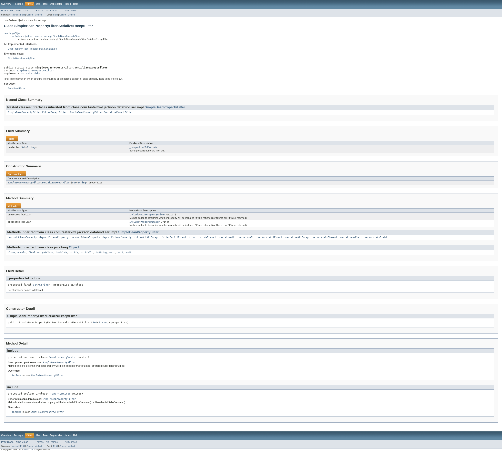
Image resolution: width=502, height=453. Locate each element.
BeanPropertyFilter (18, 48)
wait (112, 252)
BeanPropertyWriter (152, 214)
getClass (47, 252)
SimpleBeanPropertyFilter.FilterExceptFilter (37, 112)
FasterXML (28, 449)
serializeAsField (351, 237)
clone (11, 252)
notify (74, 252)
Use (38, 4)
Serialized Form (16, 88)
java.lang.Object (12, 33)
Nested (15, 15)
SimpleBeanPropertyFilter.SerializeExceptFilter (101, 112)
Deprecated (56, 4)
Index (68, 4)
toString (101, 252)
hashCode (61, 252)
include (134, 214)
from (192, 237)
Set (23, 147)
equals (21, 252)
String (31, 147)
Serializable (50, 48)
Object (74, 247)
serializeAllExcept (270, 237)
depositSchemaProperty (22, 237)
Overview (6, 4)
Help (75, 4)
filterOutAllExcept (146, 237)
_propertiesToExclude (143, 147)
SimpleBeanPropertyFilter (21, 58)
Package (18, 4)
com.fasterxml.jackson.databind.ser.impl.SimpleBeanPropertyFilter (45, 36)
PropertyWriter (150, 222)
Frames (39, 10)
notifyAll (87, 252)
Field (22, 15)
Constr (29, 15)
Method (38, 15)
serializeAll (227, 237)
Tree (45, 4)
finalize (33, 252)
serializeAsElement (325, 237)
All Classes (71, 10)
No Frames (52, 10)
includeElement (206, 237)
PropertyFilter (36, 48)
